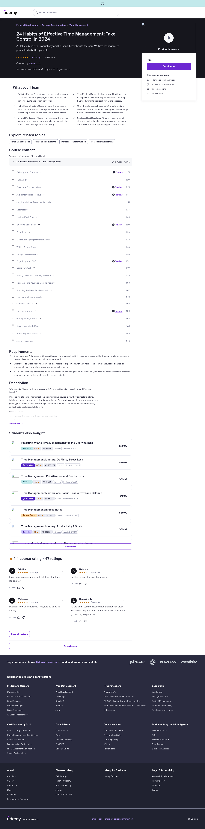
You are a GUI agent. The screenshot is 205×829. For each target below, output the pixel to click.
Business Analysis (160, 748)
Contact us (12, 785)
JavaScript (60, 696)
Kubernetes (109, 710)
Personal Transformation (54, 25)
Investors (11, 794)
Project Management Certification (23, 735)
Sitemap (156, 785)
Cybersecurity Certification (19, 730)
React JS (60, 701)
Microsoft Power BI (161, 739)
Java (58, 710)
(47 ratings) (37, 57)
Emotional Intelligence (162, 710)
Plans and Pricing (63, 785)
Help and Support (64, 794)
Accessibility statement (163, 776)
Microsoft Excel (159, 730)
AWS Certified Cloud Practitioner (119, 696)
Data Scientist (13, 692)
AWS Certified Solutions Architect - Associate (125, 705)
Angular (59, 705)
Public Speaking (111, 739)
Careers (11, 780)
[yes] (18, 587)
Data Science (62, 730)
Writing (107, 744)
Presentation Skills (112, 735)
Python (59, 735)
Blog (9, 790)
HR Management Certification (21, 748)
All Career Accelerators (18, 714)
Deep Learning (62, 748)
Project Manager (15, 705)
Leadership (157, 692)
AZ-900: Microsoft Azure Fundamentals (122, 701)
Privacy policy (158, 780)
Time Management (78, 25)
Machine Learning (64, 739)
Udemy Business (46, 662)
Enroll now (169, 66)
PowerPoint (109, 748)
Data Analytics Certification (19, 744)
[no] (23, 587)
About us (11, 776)
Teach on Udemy (63, 780)
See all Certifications (16, 753)
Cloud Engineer (14, 701)
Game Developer (15, 710)
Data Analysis (158, 744)
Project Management (162, 701)
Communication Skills (113, 730)
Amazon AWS (110, 692)
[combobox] (76, 12)
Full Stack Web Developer (19, 696)
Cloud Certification (15, 739)
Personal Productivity (162, 705)
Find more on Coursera (17, 799)
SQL (154, 735)
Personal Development (27, 25)
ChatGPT (60, 744)
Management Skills (161, 696)
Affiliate (59, 790)
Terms (155, 790)
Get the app (61, 776)
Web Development (64, 692)
